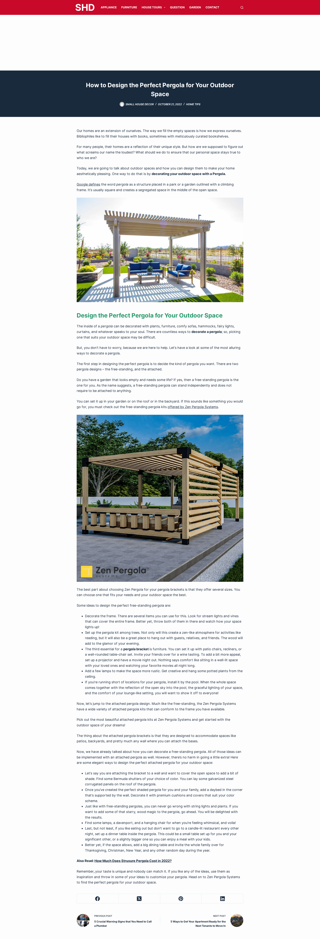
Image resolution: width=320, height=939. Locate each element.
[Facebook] (98, 898)
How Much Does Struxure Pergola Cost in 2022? (133, 861)
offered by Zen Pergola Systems (193, 407)
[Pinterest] (181, 898)
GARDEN (195, 7)
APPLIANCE (109, 7)
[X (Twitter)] (139, 898)
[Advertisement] (160, 43)
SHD (85, 7)
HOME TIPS (193, 104)
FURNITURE (129, 7)
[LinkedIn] (222, 898)
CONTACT (212, 7)
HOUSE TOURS (152, 7)
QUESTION (177, 7)
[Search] (242, 7)
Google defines (88, 184)
